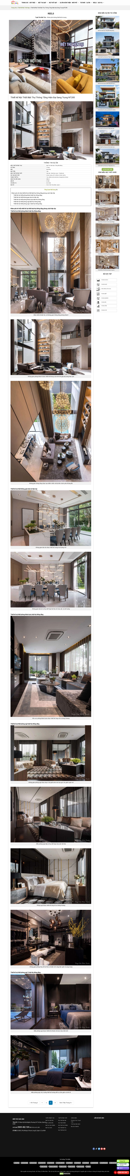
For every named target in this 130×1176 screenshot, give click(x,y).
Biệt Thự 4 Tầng (86, 1162)
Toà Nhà (82, 2)
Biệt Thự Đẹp (42, 2)
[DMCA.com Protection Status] (65, 1173)
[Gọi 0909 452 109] (115, 1172)
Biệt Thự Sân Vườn (94, 1162)
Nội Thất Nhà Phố (80, 1166)
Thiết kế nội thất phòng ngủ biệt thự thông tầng (27, 201)
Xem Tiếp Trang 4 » (66, 1102)
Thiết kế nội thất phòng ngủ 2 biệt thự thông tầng (28, 204)
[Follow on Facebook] (94, 1149)
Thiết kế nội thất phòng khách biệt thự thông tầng (28, 195)
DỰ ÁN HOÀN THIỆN (107, 169)
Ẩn (56, 189)
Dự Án (88, 2)
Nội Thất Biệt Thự (63, 1166)
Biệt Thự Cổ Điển (51, 1162)
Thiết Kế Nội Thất (25, 1162)
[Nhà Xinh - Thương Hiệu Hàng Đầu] (15, 3)
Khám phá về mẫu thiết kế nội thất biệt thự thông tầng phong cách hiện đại (33, 193)
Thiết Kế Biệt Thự (33, 1162)
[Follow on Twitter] (99, 1149)
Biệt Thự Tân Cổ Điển (60, 1162)
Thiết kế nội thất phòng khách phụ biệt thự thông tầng (29, 199)
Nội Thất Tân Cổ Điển (53, 1166)
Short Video (88, 1166)
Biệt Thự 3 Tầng (78, 1162)
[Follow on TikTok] (96, 1149)
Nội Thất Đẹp (53, 2)
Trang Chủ (25, 2)
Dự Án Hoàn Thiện (65, 2)
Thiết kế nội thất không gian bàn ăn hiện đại (26, 197)
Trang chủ (14, 7)
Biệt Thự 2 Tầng (70, 1162)
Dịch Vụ (100, 2)
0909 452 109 (122, 1172)
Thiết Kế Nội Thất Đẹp (24, 7)
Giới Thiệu (32, 2)
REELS (95, 2)
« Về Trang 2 (34, 1102)
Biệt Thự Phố (17, 1162)
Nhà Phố (74, 2)
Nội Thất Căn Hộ (72, 1166)
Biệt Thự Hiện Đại (42, 1162)
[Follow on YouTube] (104, 1149)
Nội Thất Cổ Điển (44, 1166)
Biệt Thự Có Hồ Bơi (104, 1162)
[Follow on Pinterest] (101, 1149)
